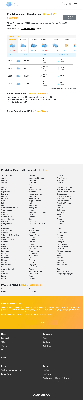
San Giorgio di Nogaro (65, 189)
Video (45, 338)
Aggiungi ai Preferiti (69, 17)
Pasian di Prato (34, 230)
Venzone (60, 258)
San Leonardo (62, 194)
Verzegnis (60, 260)
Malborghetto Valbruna (37, 189)
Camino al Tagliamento (9, 208)
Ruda (59, 185)
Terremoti (5, 354)
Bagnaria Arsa (6, 192)
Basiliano (4, 194)
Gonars (3, 271)
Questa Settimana (13, 28)
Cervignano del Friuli (8, 224)
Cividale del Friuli (7, 230)
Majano (31, 187)
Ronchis (60, 183)
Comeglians (5, 237)
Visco (59, 267)
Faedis (3, 253)
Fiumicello (5, 258)
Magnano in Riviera (36, 185)
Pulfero (31, 262)
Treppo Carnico (62, 244)
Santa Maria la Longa (64, 198)
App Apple (47, 370)
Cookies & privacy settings (11, 370)
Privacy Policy (6, 374)
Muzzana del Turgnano (37, 212)
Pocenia (32, 237)
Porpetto (32, 242)
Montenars (33, 205)
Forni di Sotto (6, 267)
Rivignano (60, 180)
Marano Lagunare (35, 194)
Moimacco (32, 203)
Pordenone (33, 291)
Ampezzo (4, 180)
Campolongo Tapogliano (65, 274)
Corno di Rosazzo (7, 239)
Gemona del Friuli (7, 269)
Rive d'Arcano (62, 178)
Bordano (4, 201)
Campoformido (6, 210)
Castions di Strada (7, 217)
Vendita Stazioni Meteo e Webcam (56, 378)
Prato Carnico (34, 251)
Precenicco (33, 253)
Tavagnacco (61, 228)
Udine (59, 253)
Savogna (60, 208)
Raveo (31, 269)
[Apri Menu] (75, 4)
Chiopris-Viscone (7, 226)
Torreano (60, 237)
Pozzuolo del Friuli (36, 246)
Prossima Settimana (28, 28)
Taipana (60, 219)
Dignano (4, 244)
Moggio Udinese (35, 201)
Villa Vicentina (62, 265)
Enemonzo (5, 251)
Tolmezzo (60, 235)
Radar (39, 28)
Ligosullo (32, 180)
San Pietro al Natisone (65, 196)
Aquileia (4, 183)
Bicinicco (4, 198)
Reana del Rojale (35, 271)
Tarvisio (59, 226)
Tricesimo (60, 249)
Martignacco (33, 196)
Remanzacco (34, 274)
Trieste (31, 289)
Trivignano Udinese (64, 251)
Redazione (47, 346)
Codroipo (4, 233)
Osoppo (32, 217)
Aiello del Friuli (6, 176)
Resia (31, 276)
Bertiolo (4, 196)
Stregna (59, 214)
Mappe (3, 350)
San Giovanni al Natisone (66, 192)
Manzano (32, 192)
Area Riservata (42, 395)
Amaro (3, 178)
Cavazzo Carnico (7, 219)
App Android (47, 374)
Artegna (4, 187)
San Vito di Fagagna (64, 203)
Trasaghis (60, 242)
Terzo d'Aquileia (62, 233)
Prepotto (32, 260)
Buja (3, 203)
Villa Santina (61, 262)
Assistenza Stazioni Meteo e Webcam (57, 382)
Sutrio (59, 217)
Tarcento (60, 224)
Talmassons (61, 221)
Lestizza (32, 176)
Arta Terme (5, 185)
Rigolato (60, 176)
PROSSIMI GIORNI (14, 36)
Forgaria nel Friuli (63, 271)
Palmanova (33, 226)
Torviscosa (60, 239)
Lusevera (32, 183)
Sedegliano (61, 210)
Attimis (3, 189)
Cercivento (5, 221)
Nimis (31, 214)
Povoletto (32, 244)
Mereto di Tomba (35, 198)
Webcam (4, 346)
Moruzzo (32, 210)
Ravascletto (33, 267)
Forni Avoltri (5, 262)
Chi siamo (41, 322)
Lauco (3, 278)
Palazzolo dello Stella (37, 224)
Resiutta (32, 278)
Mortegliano (33, 208)
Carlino (3, 212)
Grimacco (4, 274)
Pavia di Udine (34, 235)
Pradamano (33, 249)
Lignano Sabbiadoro (36, 178)
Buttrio (3, 205)
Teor (58, 230)
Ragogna (32, 265)
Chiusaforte (5, 228)
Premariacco (33, 255)
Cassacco (4, 214)
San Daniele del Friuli (64, 187)
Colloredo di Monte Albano (10, 235)
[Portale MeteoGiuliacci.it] (12, 4)
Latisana (4, 276)
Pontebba (32, 239)
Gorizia (3, 291)
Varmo (59, 255)
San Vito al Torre (63, 201)
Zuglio (59, 269)
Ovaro (31, 219)
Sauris (59, 205)
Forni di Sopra (6, 265)
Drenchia (4, 249)
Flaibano (4, 260)
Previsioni (5, 338)
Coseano (4, 242)
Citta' (3, 342)
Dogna (3, 246)
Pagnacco (32, 221)
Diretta (4, 358)
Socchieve (60, 212)
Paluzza (32, 228)
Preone (31, 258)
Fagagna (4, 255)
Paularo (32, 233)
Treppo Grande (62, 246)
